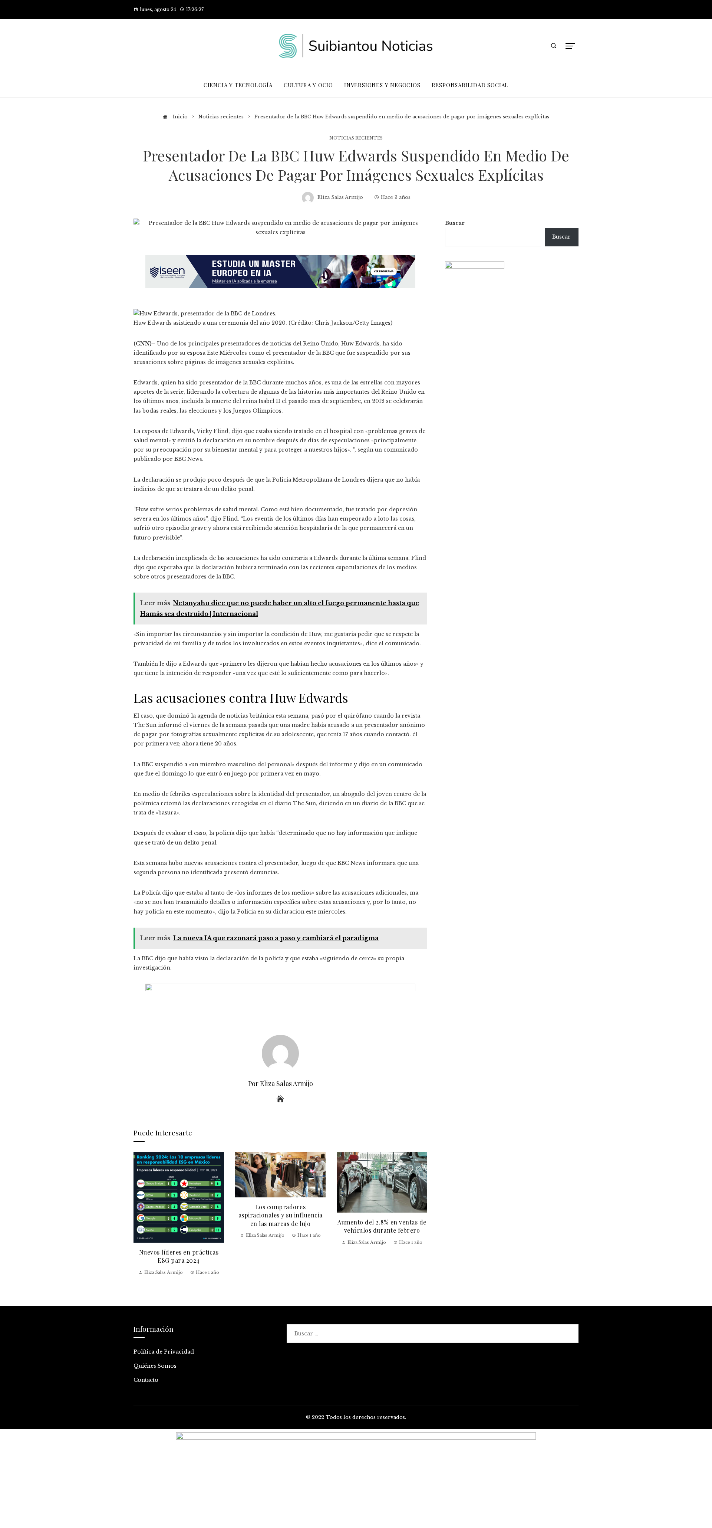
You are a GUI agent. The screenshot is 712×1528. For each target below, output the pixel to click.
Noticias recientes (356, 138)
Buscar (455, 223)
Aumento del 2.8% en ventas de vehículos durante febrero (381, 1226)
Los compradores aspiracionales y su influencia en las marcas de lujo (280, 1215)
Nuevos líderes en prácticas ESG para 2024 (179, 1256)
